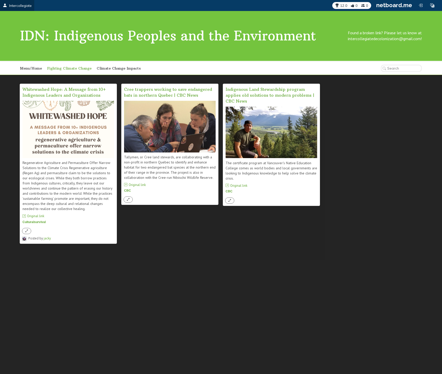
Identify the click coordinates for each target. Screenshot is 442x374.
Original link (35, 216)
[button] (432, 5)
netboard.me (394, 5)
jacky (47, 238)
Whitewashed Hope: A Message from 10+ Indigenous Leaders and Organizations (64, 92)
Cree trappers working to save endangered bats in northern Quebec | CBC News (168, 92)
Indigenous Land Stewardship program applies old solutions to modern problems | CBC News (270, 95)
